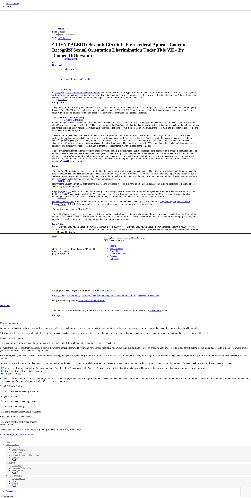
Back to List (57, 224)
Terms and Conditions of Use (122, 295)
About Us (114, 251)
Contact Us (11, 491)
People (113, 246)
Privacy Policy (59, 295)
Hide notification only (24, 434)
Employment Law (20, 450)
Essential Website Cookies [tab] (12, 338)
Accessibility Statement (148, 295)
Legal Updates (18, 478)
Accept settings (7, 434)
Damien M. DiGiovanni (63, 201)
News (14, 481)
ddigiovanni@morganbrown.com (175, 201)
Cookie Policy (73, 295)
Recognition (17, 470)
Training (15, 457)
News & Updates (118, 253)
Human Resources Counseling (26, 455)
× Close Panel (7, 496)
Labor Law (17, 452)
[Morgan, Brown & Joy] (73, 16)
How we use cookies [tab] (9, 323)
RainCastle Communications (91, 300)
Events (15, 483)
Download (57, 65)
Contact (113, 256)
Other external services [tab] (10, 373)
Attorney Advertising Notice (95, 295)
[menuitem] (128, 28)
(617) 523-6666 (61, 251)
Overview (16, 447)
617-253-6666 (12, 3)
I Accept (56, 315)
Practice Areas (116, 248)
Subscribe (114, 259)
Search (10, 6)
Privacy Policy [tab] (6, 424)
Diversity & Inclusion (21, 468)
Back (14, 460)
